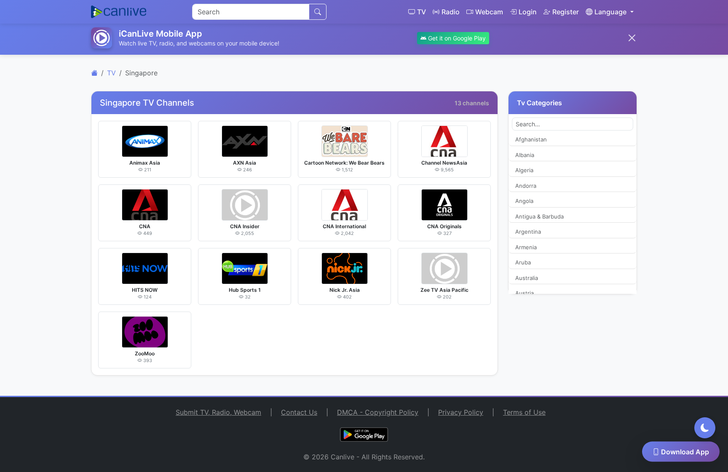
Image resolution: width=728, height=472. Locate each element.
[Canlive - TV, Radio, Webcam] (118, 11)
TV (421, 12)
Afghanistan (531, 139)
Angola (524, 200)
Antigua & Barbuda (539, 216)
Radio (451, 12)
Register (565, 12)
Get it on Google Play (456, 38)
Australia (526, 278)
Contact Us (299, 412)
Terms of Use (524, 412)
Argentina (528, 231)
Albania (524, 155)
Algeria (524, 170)
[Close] (632, 38)
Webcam (489, 12)
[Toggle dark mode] (704, 427)
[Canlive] (94, 73)
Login (528, 12)
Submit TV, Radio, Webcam (218, 412)
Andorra (525, 185)
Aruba (523, 262)
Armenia (526, 247)
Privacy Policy (460, 412)
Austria (524, 293)
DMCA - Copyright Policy (377, 412)
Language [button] (610, 12)
